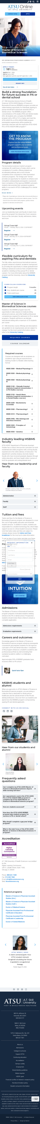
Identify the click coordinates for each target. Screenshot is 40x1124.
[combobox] (11, 564)
